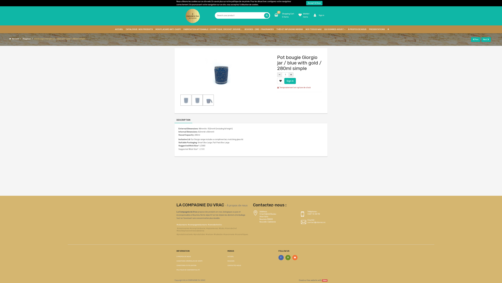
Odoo (325, 280)
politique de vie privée (240, 1)
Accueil (15, 39)
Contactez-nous (234, 265)
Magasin (27, 39)
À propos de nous (237, 205)
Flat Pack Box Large (221, 143)
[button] (388, 29)
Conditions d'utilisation (186, 265)
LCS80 (202, 146)
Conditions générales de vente (189, 261)
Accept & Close (314, 3)
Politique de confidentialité (188, 270)
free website (312, 280)
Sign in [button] (290, 81)
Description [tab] (183, 120)
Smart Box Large (205, 143)
